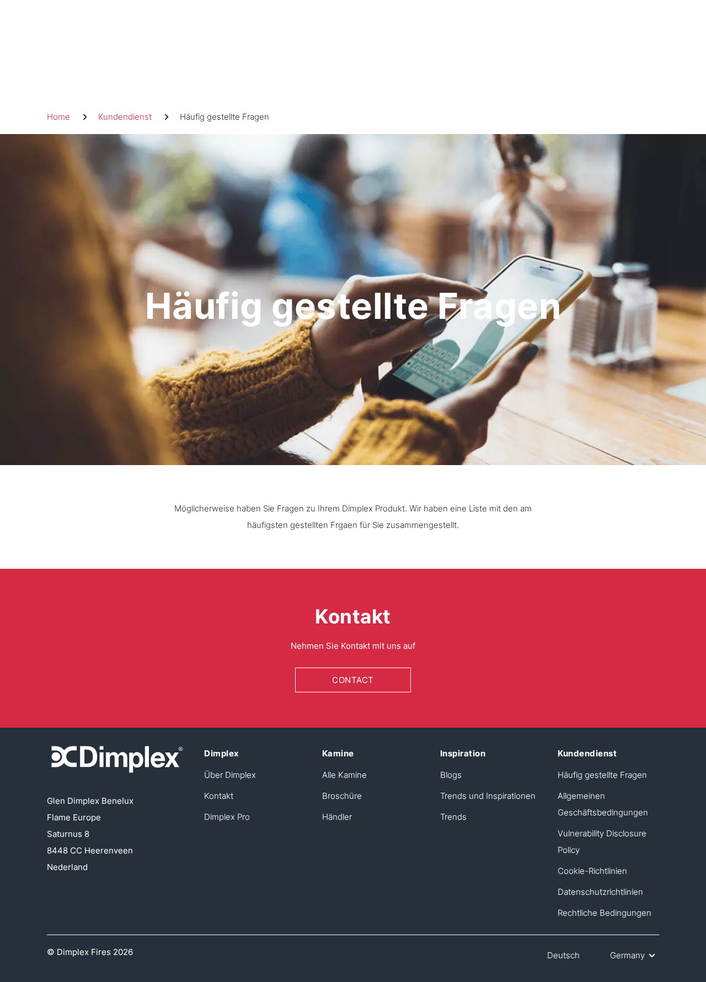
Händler (337, 817)
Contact (353, 680)
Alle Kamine (344, 775)
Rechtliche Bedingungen (604, 913)
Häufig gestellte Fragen (602, 775)
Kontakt (218, 796)
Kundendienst (125, 116)
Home (58, 116)
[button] (624, 955)
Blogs (451, 775)
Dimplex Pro (227, 817)
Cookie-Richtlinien (592, 871)
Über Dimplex (230, 775)
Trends (453, 817)
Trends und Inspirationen (488, 796)
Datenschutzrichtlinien (600, 892)
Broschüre (342, 796)
